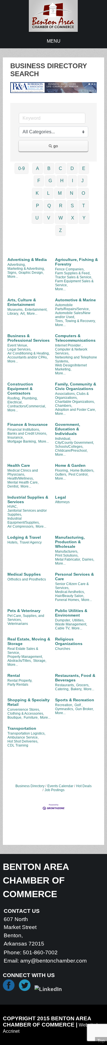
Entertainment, (36, 310)
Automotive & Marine (75, 300)
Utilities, (78, 620)
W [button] (60, 217)
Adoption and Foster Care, (75, 410)
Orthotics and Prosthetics (26, 579)
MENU (53, 41)
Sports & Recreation (74, 700)
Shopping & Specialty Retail (28, 702)
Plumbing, (30, 398)
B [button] (49, 168)
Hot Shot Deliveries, (22, 741)
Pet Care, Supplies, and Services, (25, 618)
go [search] (55, 146)
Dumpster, (63, 620)
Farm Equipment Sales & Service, (74, 283)
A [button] (37, 168)
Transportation (21, 728)
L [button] (48, 193)
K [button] (37, 193)
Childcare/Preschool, (71, 451)
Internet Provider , (68, 345)
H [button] (62, 180)
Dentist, (13, 486)
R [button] (60, 205)
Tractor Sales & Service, (73, 277)
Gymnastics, (64, 709)
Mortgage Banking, (22, 441)
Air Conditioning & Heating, (28, 353)
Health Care (18, 465)
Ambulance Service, (23, 737)
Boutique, (14, 718)
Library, (13, 314)
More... (12, 277)
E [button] (83, 168)
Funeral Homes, (67, 600)
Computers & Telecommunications (75, 338)
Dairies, (88, 559)
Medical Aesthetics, (70, 592)
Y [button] (84, 217)
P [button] (37, 205)
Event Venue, (17, 345)
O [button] (83, 193)
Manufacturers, (66, 551)
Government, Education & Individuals (67, 429)
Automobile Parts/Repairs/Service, (72, 307)
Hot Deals (84, 786)
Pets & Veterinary (24, 610)
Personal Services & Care (74, 576)
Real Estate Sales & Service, (22, 651)
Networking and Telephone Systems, (76, 359)
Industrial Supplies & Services (27, 499)
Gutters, (61, 474)
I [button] (72, 180)
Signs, (12, 273)
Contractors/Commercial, (26, 406)
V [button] (48, 217)
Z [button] (60, 230)
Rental (13, 675)
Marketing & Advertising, (26, 269)
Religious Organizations (68, 641)
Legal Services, (19, 349)
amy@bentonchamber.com (53, 961)
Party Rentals (17, 685)
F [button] (38, 180)
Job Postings (54, 790)
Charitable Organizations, (75, 402)
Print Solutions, (66, 555)
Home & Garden (70, 465)
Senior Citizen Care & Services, (72, 586)
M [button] (60, 193)
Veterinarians (17, 624)
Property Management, (25, 657)
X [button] (72, 217)
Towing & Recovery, (80, 321)
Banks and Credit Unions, (27, 434)
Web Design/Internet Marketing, (71, 367)
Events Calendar (60, 786)
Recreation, (64, 705)
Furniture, (31, 718)
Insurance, (15, 437)
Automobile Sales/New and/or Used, (72, 315)
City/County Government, (74, 443)
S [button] (72, 205)
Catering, (62, 689)
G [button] (50, 180)
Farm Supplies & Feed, (72, 273)
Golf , (78, 705)
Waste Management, (71, 624)
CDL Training (17, 745)
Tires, (59, 321)
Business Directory (30, 786)
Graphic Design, (31, 273)
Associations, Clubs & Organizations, (72, 396)
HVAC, (12, 507)
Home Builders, (82, 470)
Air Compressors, (20, 526)
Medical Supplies (24, 574)
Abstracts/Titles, (19, 661)
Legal (60, 497)
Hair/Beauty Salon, (69, 596)
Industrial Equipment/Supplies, (23, 520)
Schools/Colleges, (69, 447)
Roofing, (14, 398)
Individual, (63, 439)
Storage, (39, 661)
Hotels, (12, 542)
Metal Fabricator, (68, 559)
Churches (62, 649)
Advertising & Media (27, 259)
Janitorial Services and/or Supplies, (27, 513)
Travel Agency (31, 542)
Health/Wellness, (20, 478)
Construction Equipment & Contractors (20, 388)
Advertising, (16, 265)
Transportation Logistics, (26, 733)
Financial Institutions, (23, 430)
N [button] (71, 193)
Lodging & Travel (24, 537)
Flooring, (62, 470)
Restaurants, (65, 685)
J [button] (82, 180)
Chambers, (63, 406)
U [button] (37, 217)
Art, (22, 314)
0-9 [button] (21, 168)
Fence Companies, (69, 269)
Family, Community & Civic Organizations (75, 386)
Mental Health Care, (23, 482)
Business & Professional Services (28, 338)
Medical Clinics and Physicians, (22, 472)
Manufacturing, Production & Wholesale (70, 542)
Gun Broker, (84, 709)
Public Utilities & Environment (71, 612)
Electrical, (15, 402)
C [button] (60, 168)
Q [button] (49, 205)
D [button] (72, 168)
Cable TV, (62, 628)
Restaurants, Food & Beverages (75, 677)
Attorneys (62, 502)
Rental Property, (19, 681)
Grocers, (82, 685)
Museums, (15, 310)
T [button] (83, 205)
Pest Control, (78, 474)
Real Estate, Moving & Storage (28, 641)
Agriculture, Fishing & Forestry (76, 261)
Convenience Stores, (23, 710)
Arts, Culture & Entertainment (21, 302)
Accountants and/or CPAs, (27, 357)
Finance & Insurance (27, 424)
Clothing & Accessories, (25, 714)
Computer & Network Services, (71, 351)
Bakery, (76, 689)
